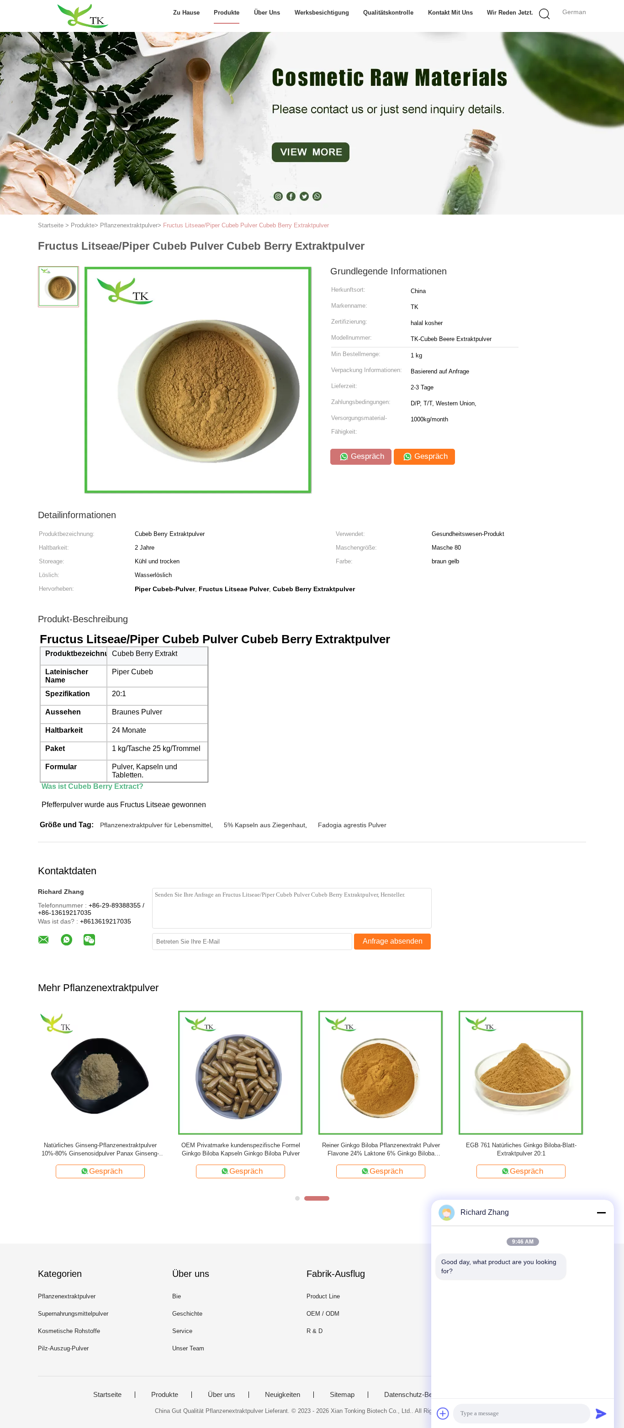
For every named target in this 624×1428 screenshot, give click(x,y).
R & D (315, 1331)
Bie (176, 1296)
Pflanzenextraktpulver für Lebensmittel (155, 825)
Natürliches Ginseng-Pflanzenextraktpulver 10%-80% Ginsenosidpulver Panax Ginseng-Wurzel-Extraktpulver (100, 1150)
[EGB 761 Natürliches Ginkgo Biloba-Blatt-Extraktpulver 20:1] (521, 1072)
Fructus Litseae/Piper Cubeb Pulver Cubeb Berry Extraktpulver (246, 225)
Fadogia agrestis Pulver (352, 825)
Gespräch (366, 456)
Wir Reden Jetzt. (510, 12)
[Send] (601, 1413)
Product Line (323, 1296)
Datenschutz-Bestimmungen (427, 1394)
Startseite (107, 1394)
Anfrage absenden (393, 941)
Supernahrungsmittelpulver (73, 1313)
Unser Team (188, 1348)
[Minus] (601, 1212)
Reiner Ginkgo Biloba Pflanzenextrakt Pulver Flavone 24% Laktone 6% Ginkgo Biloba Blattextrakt (381, 1150)
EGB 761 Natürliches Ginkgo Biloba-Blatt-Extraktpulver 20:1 (521, 1149)
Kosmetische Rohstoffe (69, 1331)
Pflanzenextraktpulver (66, 1296)
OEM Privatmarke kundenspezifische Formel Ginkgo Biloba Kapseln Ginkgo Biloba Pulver (240, 1149)
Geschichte (187, 1313)
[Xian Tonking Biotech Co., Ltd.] (82, 16)
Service (182, 1331)
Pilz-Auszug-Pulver (63, 1348)
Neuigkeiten (282, 1394)
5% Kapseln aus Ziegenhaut (264, 825)
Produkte (226, 12)
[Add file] (443, 1413)
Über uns (267, 12)
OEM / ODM (323, 1313)
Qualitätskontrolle (388, 12)
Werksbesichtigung (322, 12)
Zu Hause (186, 12)
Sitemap (342, 1394)
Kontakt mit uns (450, 12)
